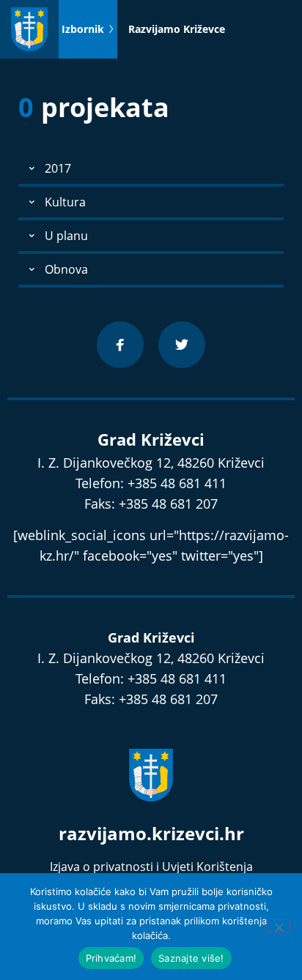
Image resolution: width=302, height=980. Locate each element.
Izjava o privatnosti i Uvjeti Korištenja (151, 867)
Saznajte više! (191, 958)
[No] (278, 925)
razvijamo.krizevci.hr (151, 833)
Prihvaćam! (111, 958)
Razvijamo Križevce (176, 29)
